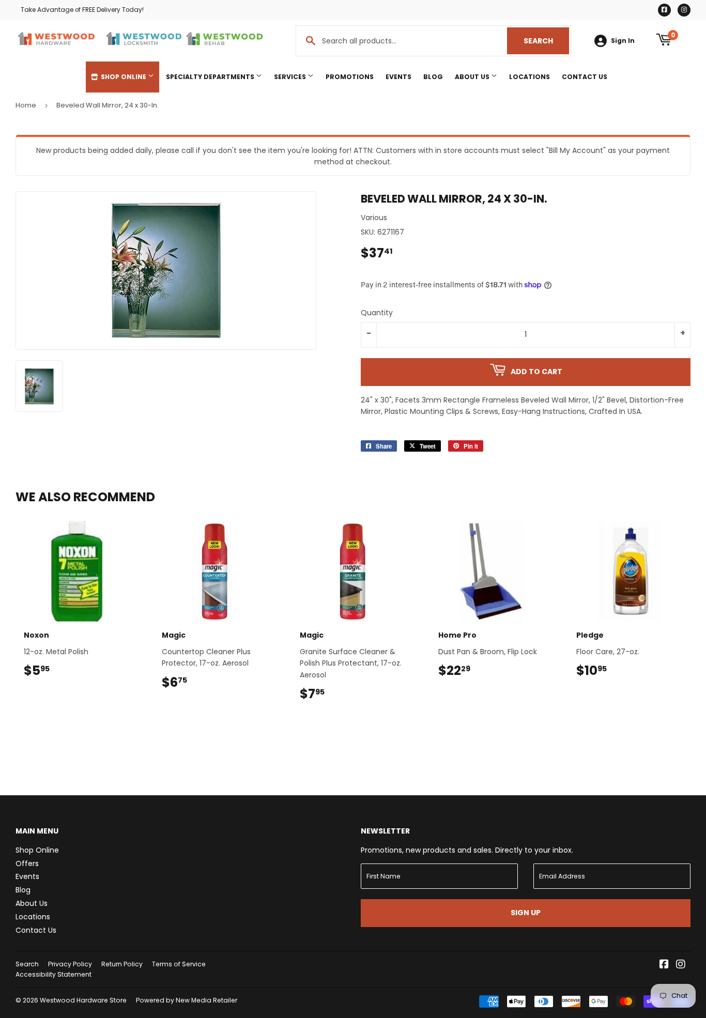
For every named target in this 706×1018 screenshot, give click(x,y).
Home (26, 105)
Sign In (623, 41)
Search (546, 41)
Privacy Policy (70, 964)
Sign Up (526, 912)
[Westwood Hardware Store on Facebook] (664, 965)
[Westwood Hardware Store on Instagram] (680, 965)
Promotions (350, 76)
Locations (529, 76)
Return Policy (122, 964)
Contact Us (584, 76)
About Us (473, 76)
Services (291, 76)
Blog (433, 76)
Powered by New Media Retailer (186, 1000)
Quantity (377, 312)
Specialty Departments (211, 76)
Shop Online (123, 76)
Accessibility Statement (53, 974)
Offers (27, 863)
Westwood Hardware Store (83, 1000)
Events (398, 76)
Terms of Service (179, 964)
